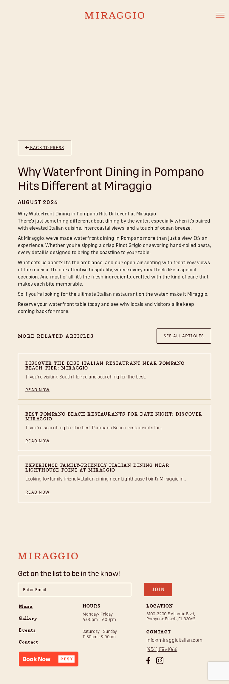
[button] (48, 659)
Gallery (28, 618)
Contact (28, 642)
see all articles (184, 336)
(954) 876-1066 (161, 649)
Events (27, 630)
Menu (26, 606)
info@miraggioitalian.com (174, 640)
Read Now (37, 389)
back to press (46, 147)
